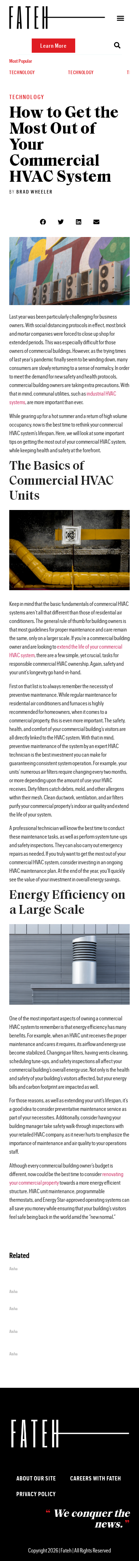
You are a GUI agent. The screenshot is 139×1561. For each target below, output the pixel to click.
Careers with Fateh (95, 1478)
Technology (22, 72)
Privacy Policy (36, 1493)
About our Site (36, 1478)
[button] (121, 18)
